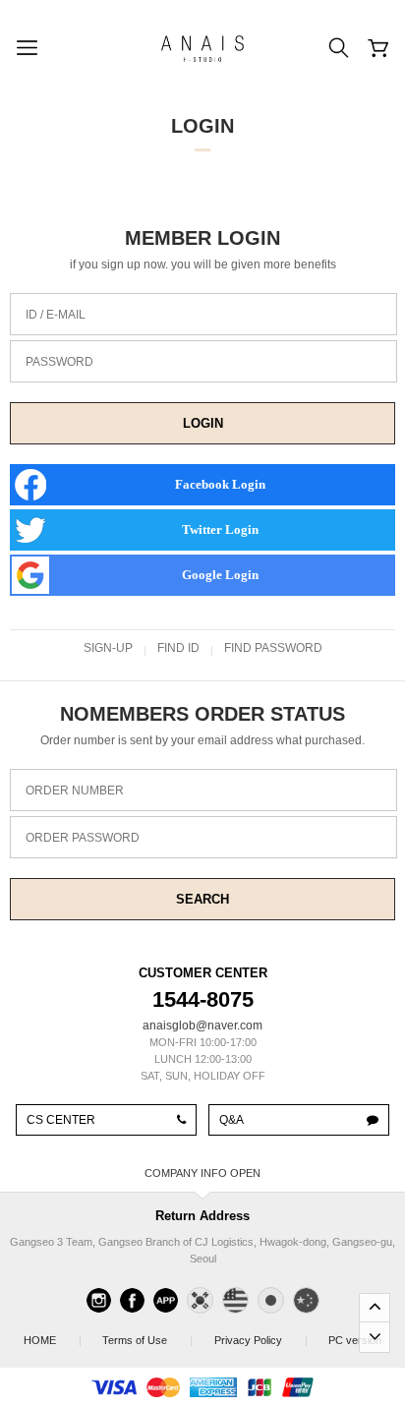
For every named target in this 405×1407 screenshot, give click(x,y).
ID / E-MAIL (56, 315)
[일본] (271, 1300)
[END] (374, 1337)
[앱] (165, 1300)
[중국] (306, 1300)
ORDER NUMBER (75, 790)
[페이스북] (132, 1300)
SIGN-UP (108, 648)
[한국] (200, 1300)
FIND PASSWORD (273, 648)
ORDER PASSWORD (83, 838)
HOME (52, 1340)
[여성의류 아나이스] (202, 48)
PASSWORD (59, 362)
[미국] (235, 1300)
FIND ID (178, 648)
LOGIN (203, 423)
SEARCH (202, 899)
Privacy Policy (260, 1340)
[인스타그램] (99, 1300)
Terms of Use (146, 1340)
